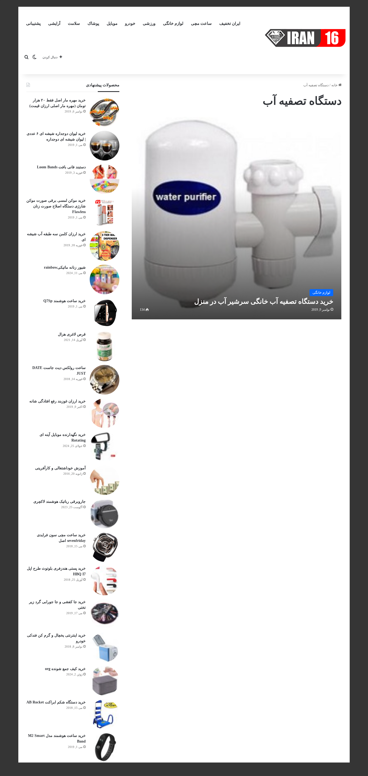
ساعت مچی (201, 23)
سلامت (74, 23)
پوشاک (93, 23)
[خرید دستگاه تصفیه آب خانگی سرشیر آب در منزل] (237, 218)
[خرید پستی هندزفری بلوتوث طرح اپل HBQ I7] (104, 580)
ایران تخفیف (229, 23)
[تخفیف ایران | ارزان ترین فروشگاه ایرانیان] (305, 38)
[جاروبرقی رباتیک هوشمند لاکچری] (104, 513)
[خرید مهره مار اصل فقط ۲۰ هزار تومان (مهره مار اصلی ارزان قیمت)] (104, 112)
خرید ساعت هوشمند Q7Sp (64, 301)
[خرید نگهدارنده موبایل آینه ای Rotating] (104, 447)
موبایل (112, 23)
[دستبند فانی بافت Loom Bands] (104, 179)
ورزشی (149, 23)
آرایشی (54, 23)
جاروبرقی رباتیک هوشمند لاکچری (59, 502)
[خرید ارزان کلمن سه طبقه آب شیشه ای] (104, 246)
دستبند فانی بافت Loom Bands (61, 167)
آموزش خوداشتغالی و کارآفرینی (60, 468)
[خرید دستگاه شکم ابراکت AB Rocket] (104, 714)
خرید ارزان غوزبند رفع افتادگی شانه (57, 401)
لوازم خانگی (173, 23)
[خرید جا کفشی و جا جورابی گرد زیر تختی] (104, 614)
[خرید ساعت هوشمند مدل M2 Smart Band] (104, 748)
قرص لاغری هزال (72, 334)
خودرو (130, 23)
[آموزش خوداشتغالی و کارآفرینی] (104, 480)
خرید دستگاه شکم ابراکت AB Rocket (56, 702)
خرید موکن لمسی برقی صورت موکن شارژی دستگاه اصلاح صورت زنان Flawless (56, 206)
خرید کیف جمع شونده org (65, 669)
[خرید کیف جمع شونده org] (104, 681)
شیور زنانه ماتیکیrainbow (65, 267)
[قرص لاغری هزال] (104, 346)
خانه (334, 85)
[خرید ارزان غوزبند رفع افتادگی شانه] (104, 413)
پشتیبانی (33, 23)
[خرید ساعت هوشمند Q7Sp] (104, 313)
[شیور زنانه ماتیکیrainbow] (104, 279)
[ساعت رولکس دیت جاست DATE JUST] (104, 380)
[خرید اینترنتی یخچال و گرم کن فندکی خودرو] (104, 647)
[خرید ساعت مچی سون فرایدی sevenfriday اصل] (104, 547)
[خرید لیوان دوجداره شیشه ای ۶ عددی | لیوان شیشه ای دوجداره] (104, 145)
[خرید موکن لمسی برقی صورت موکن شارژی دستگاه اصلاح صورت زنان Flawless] (104, 212)
